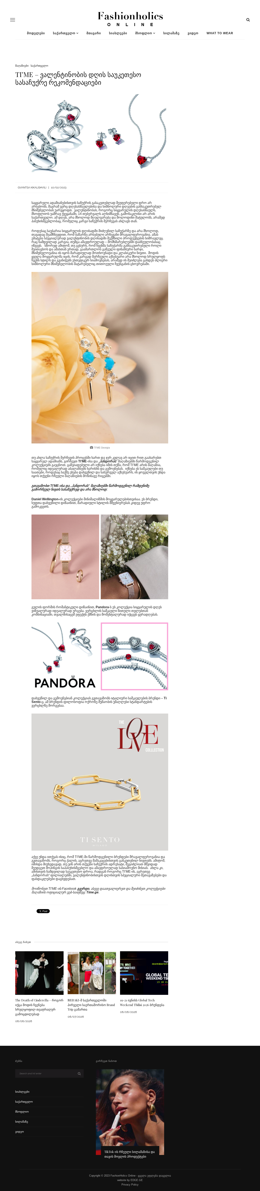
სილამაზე (171, 33)
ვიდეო (193, 33)
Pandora (102, 607)
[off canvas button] (12, 19)
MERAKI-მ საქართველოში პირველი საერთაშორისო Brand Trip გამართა (91, 1004)
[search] (248, 19)
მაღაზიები (22, 65)
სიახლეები (118, 33)
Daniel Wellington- (45, 499)
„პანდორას (107, 461)
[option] (130, 1115)
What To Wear (220, 33)
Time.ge (92, 892)
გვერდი (83, 888)
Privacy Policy (130, 1184)
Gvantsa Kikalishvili (32, 187)
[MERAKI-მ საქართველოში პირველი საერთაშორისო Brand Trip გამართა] (92, 973)
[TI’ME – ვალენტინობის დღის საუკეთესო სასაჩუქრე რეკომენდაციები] (91, 133)
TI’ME (82, 461)
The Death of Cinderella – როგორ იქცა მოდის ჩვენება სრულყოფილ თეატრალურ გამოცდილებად (39, 1007)
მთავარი (94, 33)
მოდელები (36, 33)
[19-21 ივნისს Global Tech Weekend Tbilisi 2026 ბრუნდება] (144, 973)
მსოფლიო (143, 33)
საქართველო (64, 33)
